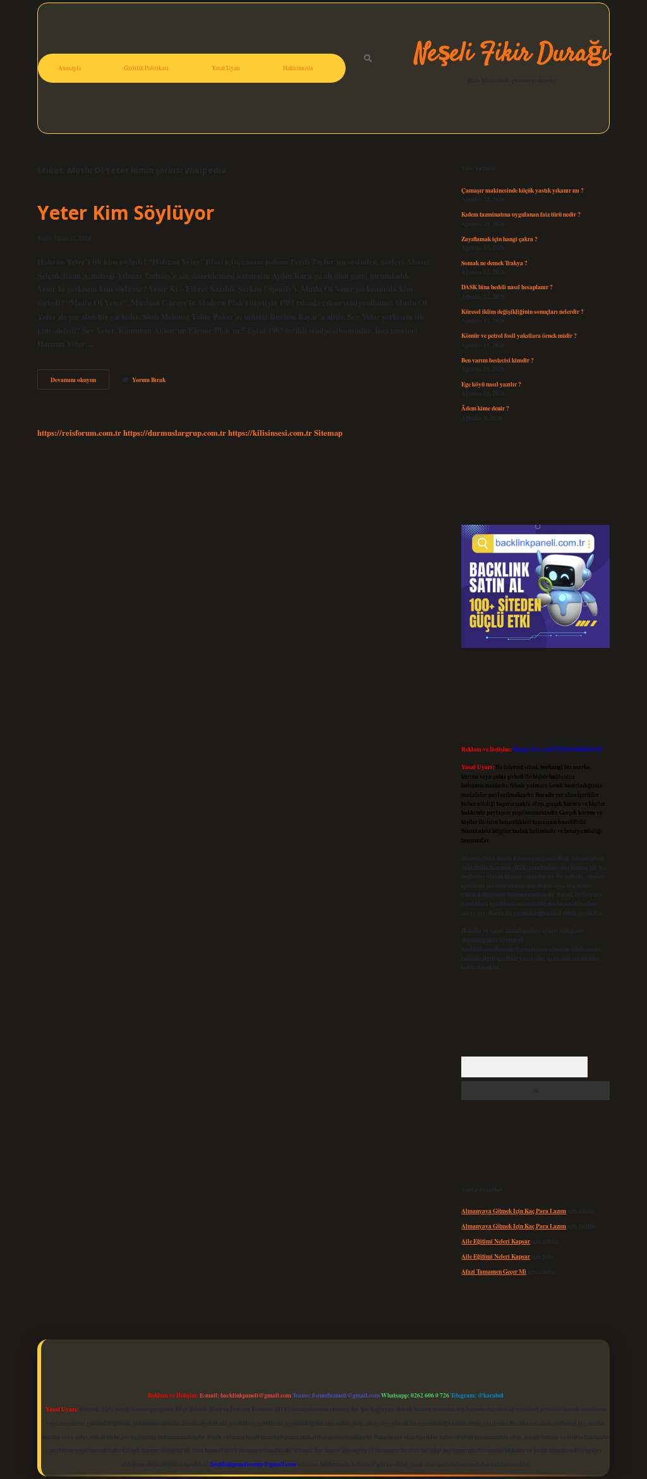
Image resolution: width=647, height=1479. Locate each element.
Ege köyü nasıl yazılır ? (491, 384)
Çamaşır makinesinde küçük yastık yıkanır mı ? (522, 190)
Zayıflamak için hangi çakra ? (499, 238)
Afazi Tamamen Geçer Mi (493, 1271)
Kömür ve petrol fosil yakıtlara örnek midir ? (519, 335)
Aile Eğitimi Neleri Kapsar (495, 1240)
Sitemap (328, 432)
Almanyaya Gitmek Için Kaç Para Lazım (513, 1210)
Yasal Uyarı (226, 68)
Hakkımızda (298, 68)
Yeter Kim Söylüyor (125, 212)
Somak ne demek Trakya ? (494, 262)
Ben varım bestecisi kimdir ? (497, 360)
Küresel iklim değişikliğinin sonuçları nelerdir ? (522, 311)
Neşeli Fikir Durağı (512, 54)
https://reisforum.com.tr (79, 432)
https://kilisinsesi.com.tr (270, 432)
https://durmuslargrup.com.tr (174, 432)
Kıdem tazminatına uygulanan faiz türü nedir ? (521, 214)
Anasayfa (69, 68)
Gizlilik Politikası (146, 68)
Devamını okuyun (80, 382)
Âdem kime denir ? (485, 408)
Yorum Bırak (149, 379)
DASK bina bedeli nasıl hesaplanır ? (507, 286)
